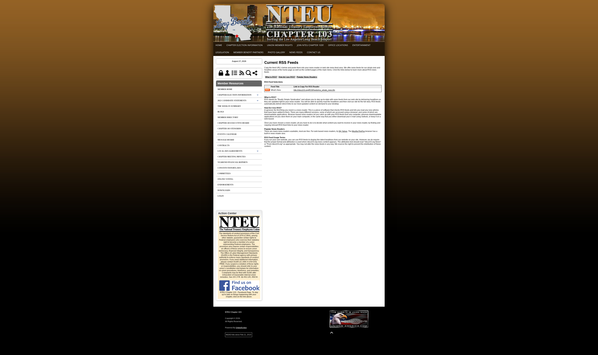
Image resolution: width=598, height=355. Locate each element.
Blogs (221, 112)
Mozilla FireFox (358, 131)
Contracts (224, 145)
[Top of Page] (332, 332)
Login (221, 196)
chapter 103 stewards (229, 129)
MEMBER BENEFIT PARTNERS (248, 52)
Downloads (224, 190)
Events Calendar (227, 134)
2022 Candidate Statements (232, 100)
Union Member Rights (280, 45)
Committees (224, 173)
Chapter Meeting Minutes (232, 157)
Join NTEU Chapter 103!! (310, 45)
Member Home (225, 89)
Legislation (222, 52)
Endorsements (225, 185)
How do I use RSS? (287, 77)
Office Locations (338, 45)
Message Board (226, 140)
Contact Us (313, 52)
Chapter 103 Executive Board (233, 123)
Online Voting (225, 179)
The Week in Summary (229, 106)
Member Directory (228, 117)
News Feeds (296, 52)
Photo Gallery (276, 52)
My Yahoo (343, 131)
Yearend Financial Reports (233, 162)
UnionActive (241, 328)
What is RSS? (271, 77)
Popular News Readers (307, 77)
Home (219, 45)
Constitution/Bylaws (229, 168)
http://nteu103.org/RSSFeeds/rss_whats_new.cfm (314, 90)
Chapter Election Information (244, 45)
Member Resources (230, 83)
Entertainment (361, 45)
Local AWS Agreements (230, 151)
